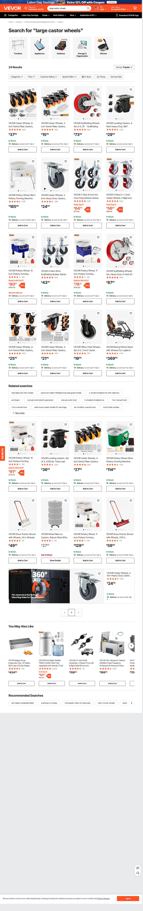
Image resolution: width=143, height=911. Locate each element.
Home (11, 22)
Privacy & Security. (103, 898)
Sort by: (119, 67)
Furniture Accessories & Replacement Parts (40, 22)
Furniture (19, 22)
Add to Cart (23, 149)
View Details (55, 560)
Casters (60, 22)
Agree (128, 898)
